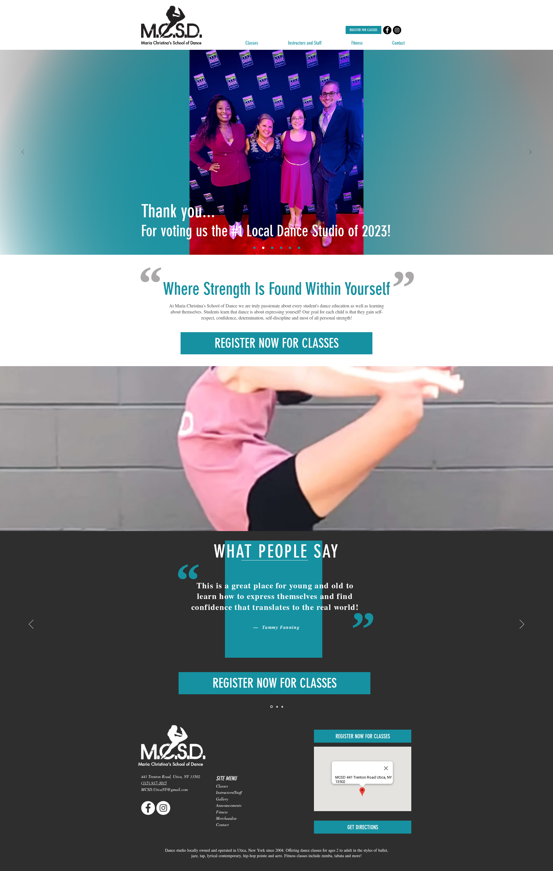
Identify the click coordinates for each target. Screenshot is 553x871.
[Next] (530, 152)
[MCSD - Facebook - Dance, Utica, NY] (387, 30)
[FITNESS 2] (290, 248)
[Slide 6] (254, 248)
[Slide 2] (276, 706)
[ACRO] (299, 248)
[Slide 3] (282, 707)
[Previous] (23, 152)
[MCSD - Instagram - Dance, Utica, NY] (397, 30)
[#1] (263, 248)
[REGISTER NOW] (272, 248)
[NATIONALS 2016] (281, 248)
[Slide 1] (271, 707)
